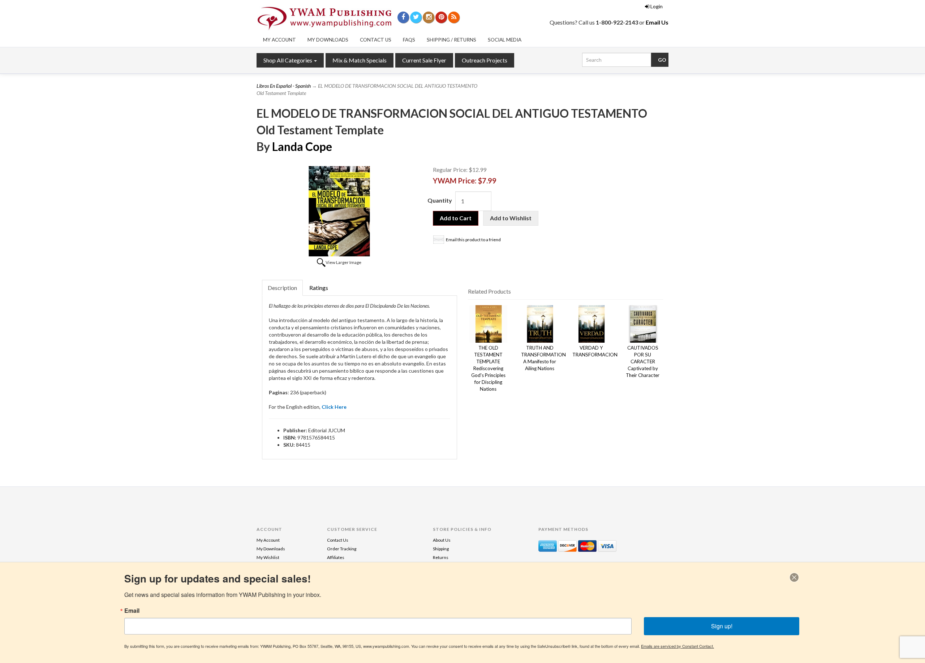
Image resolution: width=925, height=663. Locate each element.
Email (131, 611)
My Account (279, 40)
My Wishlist (268, 557)
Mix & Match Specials (359, 60)
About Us (442, 540)
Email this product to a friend (473, 239)
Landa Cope (302, 146)
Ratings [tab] (318, 287)
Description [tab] (282, 287)
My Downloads (327, 40)
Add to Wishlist (511, 217)
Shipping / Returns (451, 40)
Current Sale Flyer (424, 60)
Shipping (441, 548)
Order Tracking (341, 548)
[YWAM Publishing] (324, 18)
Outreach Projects (484, 60)
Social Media (504, 40)
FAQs (409, 40)
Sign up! (721, 626)
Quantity (439, 200)
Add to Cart (456, 217)
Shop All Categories (288, 60)
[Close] (794, 577)
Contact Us (375, 40)
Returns (440, 557)
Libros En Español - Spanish (284, 86)
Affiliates (335, 557)
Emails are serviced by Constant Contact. (677, 646)
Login (656, 6)
